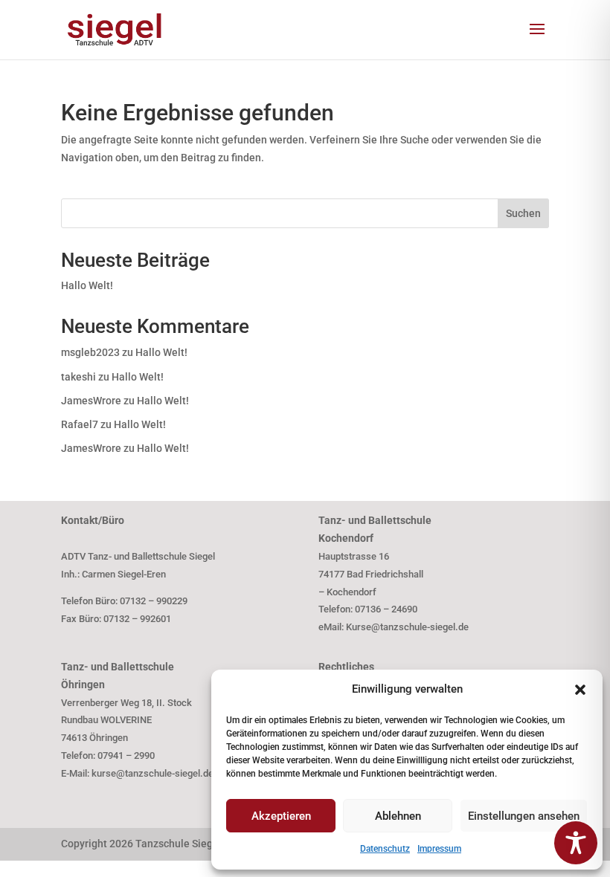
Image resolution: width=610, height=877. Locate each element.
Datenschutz (385, 849)
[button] (580, 689)
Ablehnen (398, 816)
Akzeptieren (281, 816)
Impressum (439, 849)
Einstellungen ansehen (524, 816)
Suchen (523, 213)
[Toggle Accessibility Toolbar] (576, 843)
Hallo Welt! (87, 285)
